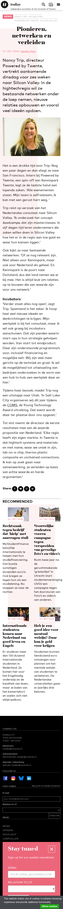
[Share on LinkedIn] (32, 488)
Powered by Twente (27, 20)
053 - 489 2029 (12, 741)
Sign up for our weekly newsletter (46, 786)
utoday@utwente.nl (12, 749)
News (8, 16)
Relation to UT (10, 804)
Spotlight (9, 834)
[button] (51, 849)
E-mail (6, 793)
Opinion (8, 830)
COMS (12, 405)
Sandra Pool (28, 51)
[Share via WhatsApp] (26, 488)
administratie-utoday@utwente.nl (19, 757)
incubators (36, 16)
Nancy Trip (21, 16)
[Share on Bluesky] (20, 488)
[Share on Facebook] (14, 488)
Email (12, 867)
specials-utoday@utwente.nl (17, 765)
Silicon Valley (49, 20)
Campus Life (11, 838)
